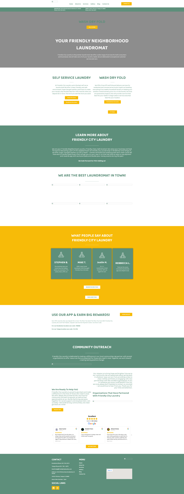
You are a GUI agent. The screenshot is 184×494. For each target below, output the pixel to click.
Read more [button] (83, 441)
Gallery (93, 4)
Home (71, 4)
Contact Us (105, 4)
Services (85, 4)
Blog (98, 4)
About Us (78, 4)
